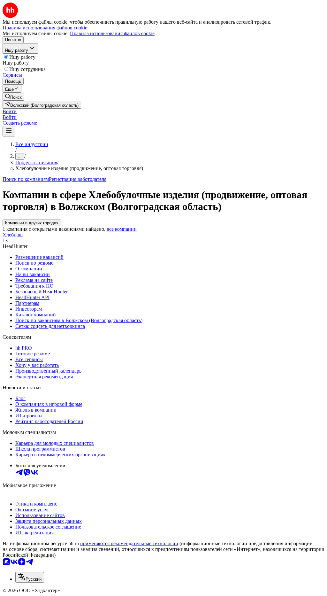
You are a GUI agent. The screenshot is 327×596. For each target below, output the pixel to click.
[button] (10, 111)
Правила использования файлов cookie (112, 33)
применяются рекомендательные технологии (129, 543)
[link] (13, 97)
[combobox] (29, 577)
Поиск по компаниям (26, 179)
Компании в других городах (31, 223)
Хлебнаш (13, 234)
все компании (122, 229)
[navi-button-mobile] (9, 131)
